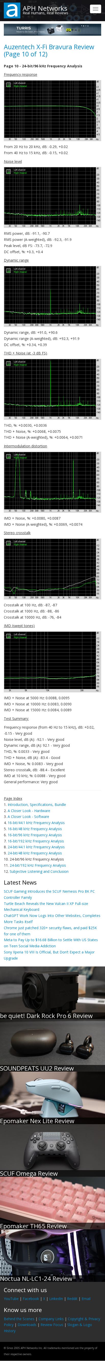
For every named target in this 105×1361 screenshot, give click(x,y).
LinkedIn (56, 1298)
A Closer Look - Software (28, 816)
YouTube (11, 1298)
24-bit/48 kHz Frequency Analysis (35, 853)
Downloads (27, 1324)
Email (86, 1298)
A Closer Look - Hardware (29, 810)
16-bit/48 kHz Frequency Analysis (35, 828)
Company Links (51, 1318)
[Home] (12, 10)
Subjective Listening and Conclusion (39, 871)
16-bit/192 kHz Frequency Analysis (36, 841)
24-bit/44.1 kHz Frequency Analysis (36, 846)
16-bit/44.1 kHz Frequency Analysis (36, 822)
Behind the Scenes (19, 1318)
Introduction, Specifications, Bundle (37, 804)
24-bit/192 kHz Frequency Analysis (38, 865)
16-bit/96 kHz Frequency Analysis (35, 834)
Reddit (72, 1298)
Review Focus (52, 1324)
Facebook (31, 1298)
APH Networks (45, 8)
